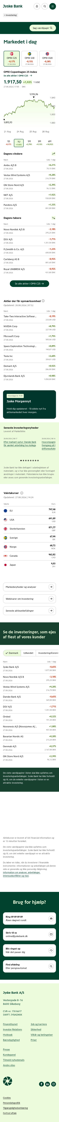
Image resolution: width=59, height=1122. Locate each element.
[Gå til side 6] (33, 460)
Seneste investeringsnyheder (21, 427)
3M (40, 143)
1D (9, 143)
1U (20, 143)
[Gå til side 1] (21, 460)
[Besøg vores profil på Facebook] (41, 1084)
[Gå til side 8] (38, 460)
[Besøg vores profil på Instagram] (53, 1084)
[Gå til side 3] (25, 460)
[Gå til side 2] (23, 460)
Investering (11, 15)
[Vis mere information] (43, 301)
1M (30, 143)
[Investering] (4, 15)
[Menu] (52, 6)
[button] (37, 6)
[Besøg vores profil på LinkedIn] (47, 1084)
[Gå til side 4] (28, 460)
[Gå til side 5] (30, 460)
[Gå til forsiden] (13, 6)
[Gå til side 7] (35, 460)
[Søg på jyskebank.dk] (44, 6)
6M (50, 143)
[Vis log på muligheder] (37, 6)
